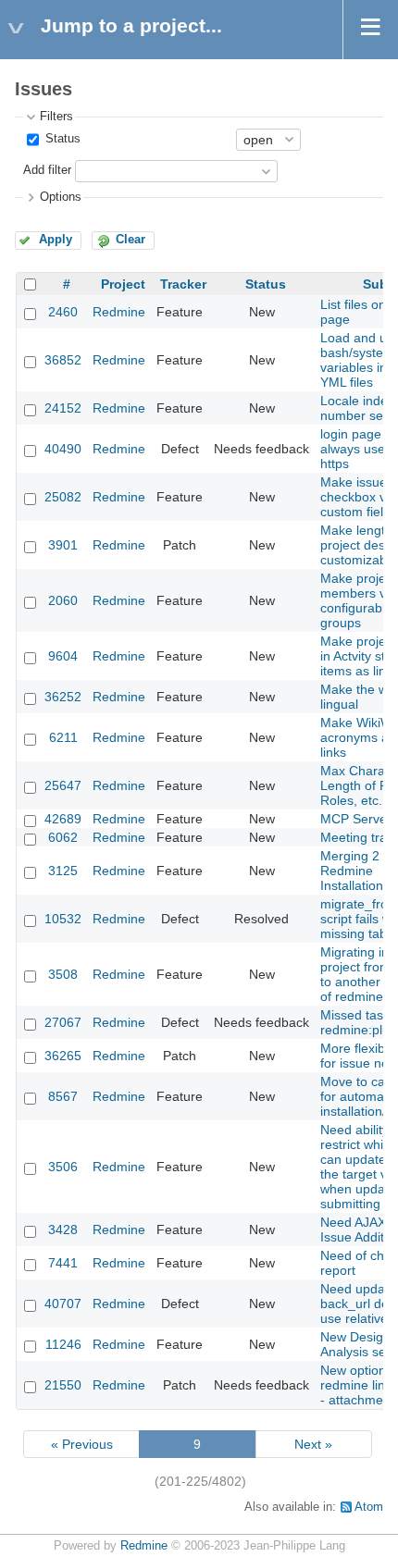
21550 (62, 1385)
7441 (63, 1262)
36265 (62, 1055)
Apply (55, 239)
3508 (63, 974)
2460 (63, 311)
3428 (63, 1229)
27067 (62, 1022)
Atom (368, 1507)
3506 (63, 1166)
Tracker (183, 284)
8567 (63, 1096)
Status (61, 138)
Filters (56, 116)
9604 (63, 656)
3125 (63, 870)
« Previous (82, 1444)
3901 (63, 545)
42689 (62, 818)
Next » (313, 1444)
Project (123, 284)
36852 (62, 359)
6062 (63, 837)
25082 (62, 496)
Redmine (119, 311)
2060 (63, 600)
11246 (63, 1344)
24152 (62, 408)
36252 (62, 696)
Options (60, 197)
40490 (62, 448)
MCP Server (356, 818)
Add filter (47, 170)
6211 (63, 737)
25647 (62, 785)
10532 (62, 918)
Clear (130, 239)
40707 (62, 1303)
